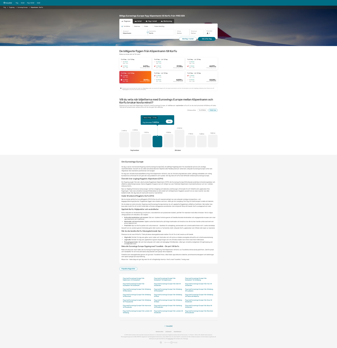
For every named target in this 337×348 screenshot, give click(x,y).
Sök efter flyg (207, 39)
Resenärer (209, 31)
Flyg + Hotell (30, 3)
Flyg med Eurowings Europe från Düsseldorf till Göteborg (196, 279)
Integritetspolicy (177, 331)
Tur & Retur (202, 110)
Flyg (17, 3)
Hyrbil (38, 3)
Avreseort (126, 31)
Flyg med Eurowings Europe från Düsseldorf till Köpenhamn (165, 279)
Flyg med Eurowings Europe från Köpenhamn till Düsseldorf (133, 279)
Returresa (194, 31)
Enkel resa (213, 110)
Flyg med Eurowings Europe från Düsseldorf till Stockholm (133, 284)
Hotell (22, 3)
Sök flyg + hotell (187, 39)
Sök (169, 121)
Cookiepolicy (168, 331)
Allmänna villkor (159, 331)
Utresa (179, 31)
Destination (152, 31)
